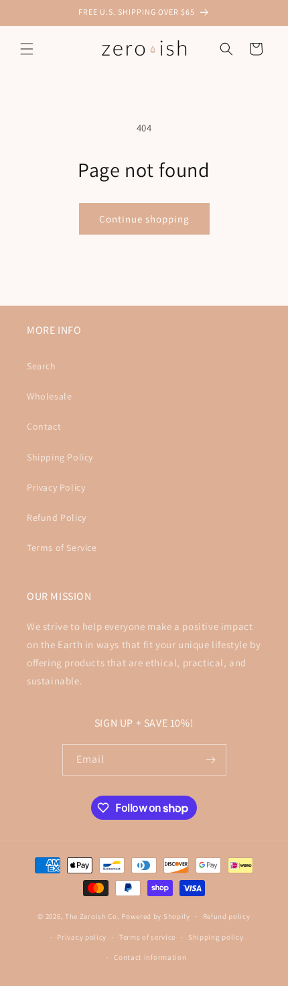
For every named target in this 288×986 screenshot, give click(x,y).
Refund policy (226, 916)
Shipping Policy (60, 457)
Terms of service (147, 937)
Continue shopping (144, 218)
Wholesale (49, 396)
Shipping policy (216, 937)
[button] (27, 49)
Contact (44, 426)
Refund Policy (56, 517)
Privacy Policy (56, 487)
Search (41, 366)
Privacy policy (81, 937)
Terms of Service (62, 548)
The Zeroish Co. (92, 916)
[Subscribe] (211, 760)
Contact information (150, 957)
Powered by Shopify (155, 916)
